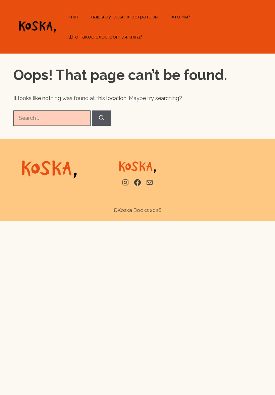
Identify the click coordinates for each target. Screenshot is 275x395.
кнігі (73, 17)
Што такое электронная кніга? (105, 37)
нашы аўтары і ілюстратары (124, 17)
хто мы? (181, 17)
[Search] (101, 118)
